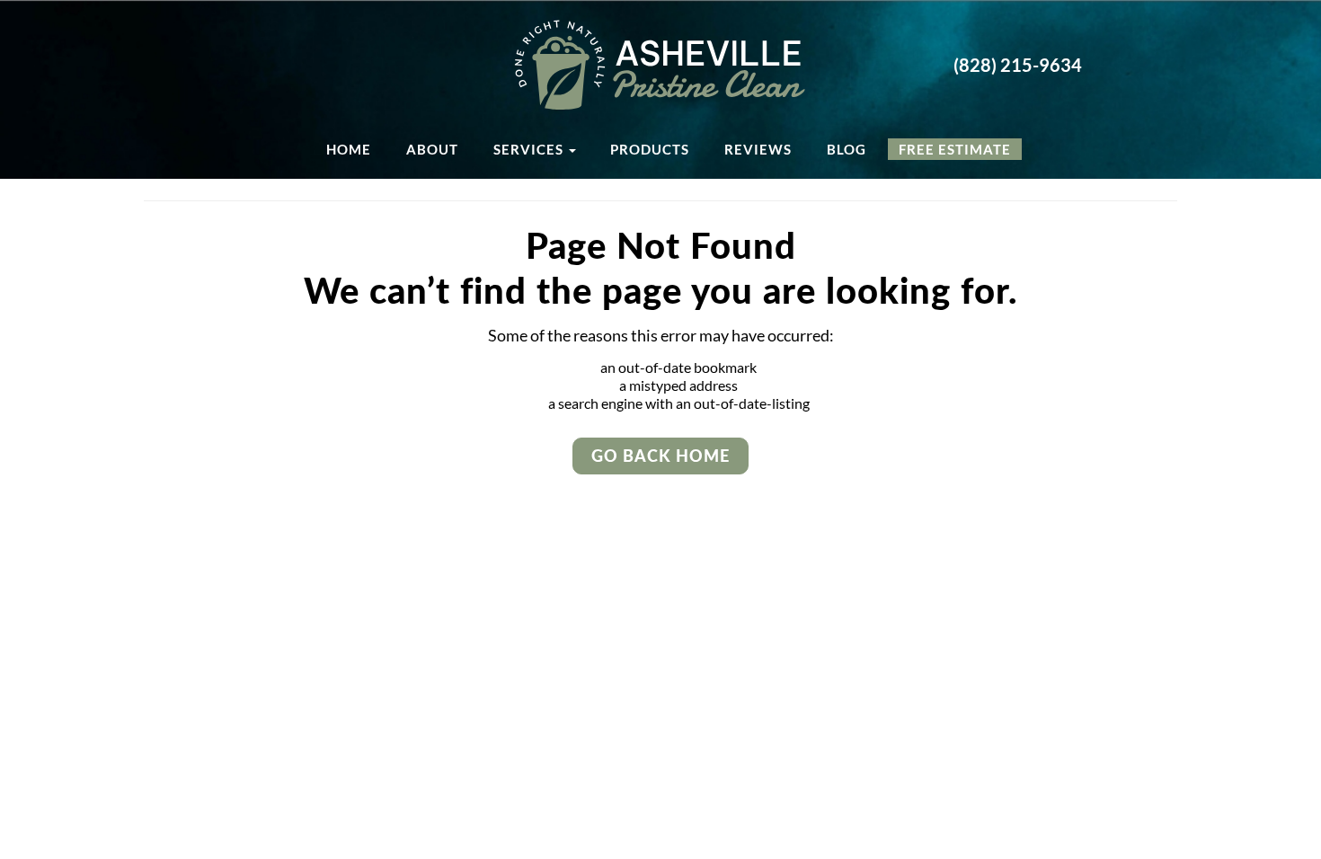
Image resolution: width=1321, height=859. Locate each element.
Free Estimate (955, 149)
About (432, 149)
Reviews (758, 149)
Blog (846, 149)
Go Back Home (660, 455)
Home (348, 149)
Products (649, 149)
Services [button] (530, 149)
